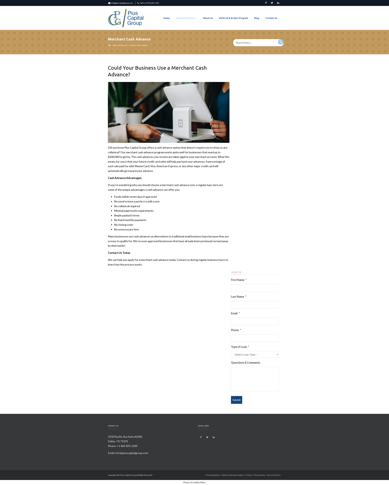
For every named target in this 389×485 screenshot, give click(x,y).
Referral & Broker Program (233, 18)
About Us (208, 18)
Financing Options (212, 475)
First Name (239, 280)
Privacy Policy (259, 475)
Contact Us (271, 18)
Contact (249, 475)
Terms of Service (274, 475)
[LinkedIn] (278, 3)
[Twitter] (272, 3)
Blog (256, 18)
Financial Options (185, 18)
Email (235, 313)
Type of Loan (240, 346)
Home (167, 18)
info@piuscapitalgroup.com (122, 3)
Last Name (238, 296)
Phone (236, 330)
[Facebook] (266, 3)
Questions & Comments (245, 362)
